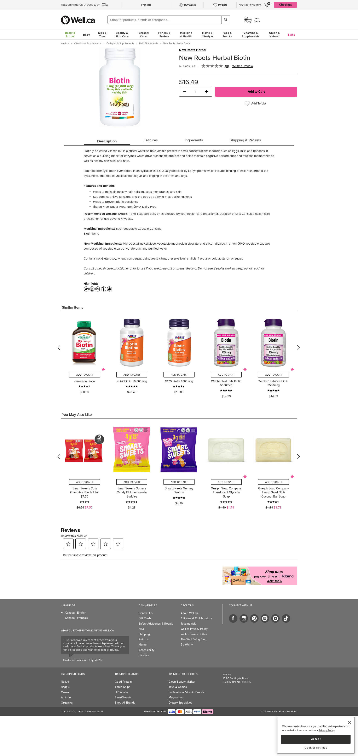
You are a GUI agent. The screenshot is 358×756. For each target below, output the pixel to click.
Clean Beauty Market (182, 682)
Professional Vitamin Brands (186, 692)
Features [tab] (151, 140)
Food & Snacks (227, 34)
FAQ (141, 629)
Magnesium (176, 697)
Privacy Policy (326, 730)
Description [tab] (107, 141)
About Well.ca (189, 613)
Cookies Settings (316, 748)
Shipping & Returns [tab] (245, 140)
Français (146, 5)
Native (65, 682)
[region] (316, 735)
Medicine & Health (186, 34)
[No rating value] (213, 66)
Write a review (242, 65)
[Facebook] (233, 618)
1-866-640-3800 (94, 711)
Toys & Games (178, 687)
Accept (316, 739)
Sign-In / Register (250, 5)
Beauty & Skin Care (121, 34)
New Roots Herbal (192, 50)
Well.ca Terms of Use (194, 634)
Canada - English (75, 612)
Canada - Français (76, 618)
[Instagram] (243, 618)
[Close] (349, 722)
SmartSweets (123, 697)
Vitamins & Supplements (251, 34)
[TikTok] (286, 618)
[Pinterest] (254, 618)
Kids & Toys (102, 34)
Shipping (144, 634)
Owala (65, 692)
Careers (144, 655)
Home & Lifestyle (207, 34)
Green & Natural (274, 34)
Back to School (70, 34)
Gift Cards (145, 618)
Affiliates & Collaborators (196, 618)
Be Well (187, 644)
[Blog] (265, 618)
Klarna (142, 644)
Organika (67, 702)
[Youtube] (275, 618)
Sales (291, 34)
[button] (184, 91)
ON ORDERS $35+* (80, 5)
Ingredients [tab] (194, 140)
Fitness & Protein (164, 34)
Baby (86, 34)
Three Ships (122, 687)
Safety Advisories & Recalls (156, 623)
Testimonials (188, 623)
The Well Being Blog (194, 639)
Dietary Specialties (180, 702)
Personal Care (143, 34)
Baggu (65, 687)
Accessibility (146, 650)
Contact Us (146, 613)
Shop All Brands (125, 702)
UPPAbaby (121, 692)
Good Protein (123, 682)
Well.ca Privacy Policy (194, 629)
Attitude (66, 697)
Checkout (285, 4)
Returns (144, 639)
